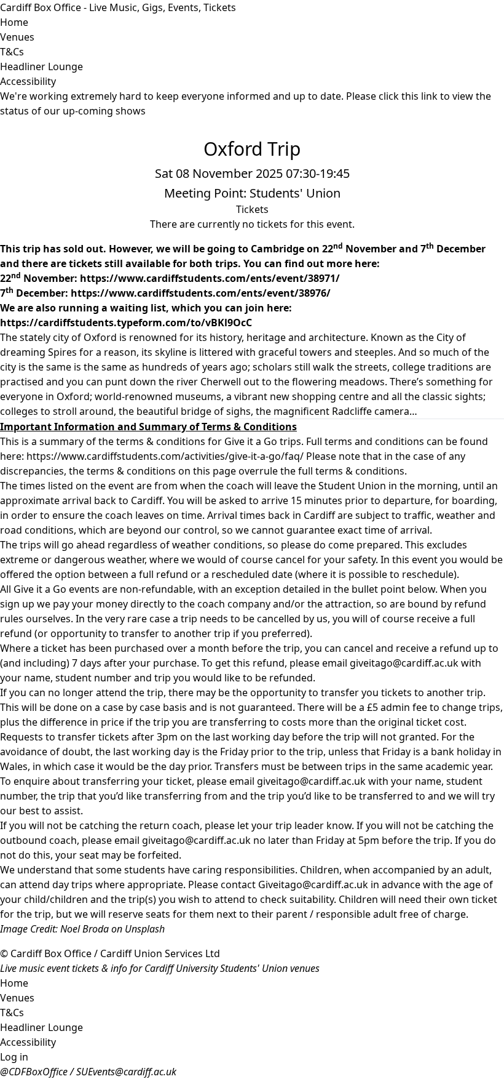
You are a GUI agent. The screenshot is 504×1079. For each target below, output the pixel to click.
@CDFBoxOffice (34, 1071)
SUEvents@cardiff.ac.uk (126, 1071)
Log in (14, 1057)
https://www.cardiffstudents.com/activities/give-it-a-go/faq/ (165, 456)
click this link (408, 96)
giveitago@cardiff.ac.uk (404, 663)
